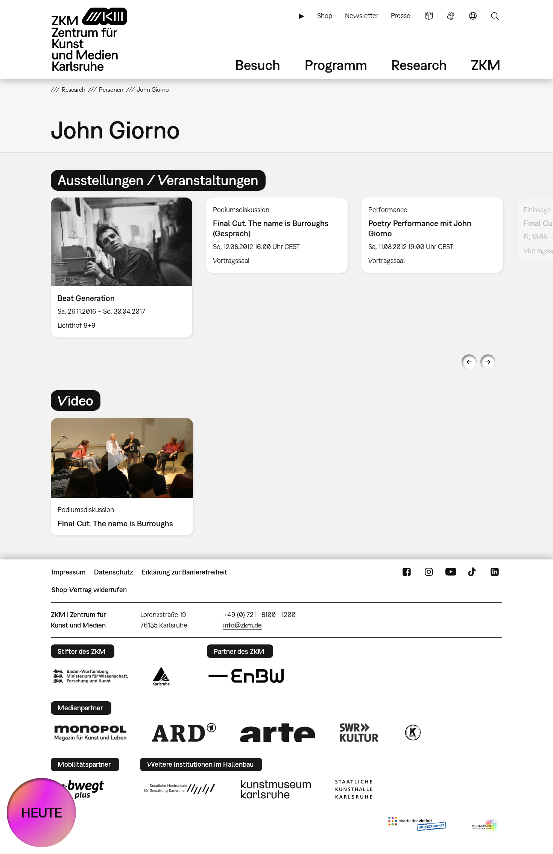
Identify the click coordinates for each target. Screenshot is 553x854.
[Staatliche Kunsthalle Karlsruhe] (353, 789)
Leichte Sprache (428, 16)
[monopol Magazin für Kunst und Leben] (90, 732)
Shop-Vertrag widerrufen (89, 590)
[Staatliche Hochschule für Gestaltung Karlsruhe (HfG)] (179, 789)
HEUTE (41, 812)
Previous (469, 361)
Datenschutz (113, 572)
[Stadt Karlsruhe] (161, 676)
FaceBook (406, 572)
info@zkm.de (242, 625)
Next (487, 361)
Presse (400, 16)
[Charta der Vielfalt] (417, 825)
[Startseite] (100, 39)
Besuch (257, 65)
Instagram (428, 572)
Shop (324, 16)
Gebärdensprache (450, 16)
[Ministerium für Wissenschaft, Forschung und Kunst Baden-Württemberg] (90, 676)
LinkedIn (494, 572)
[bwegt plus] (78, 789)
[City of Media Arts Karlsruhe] (486, 825)
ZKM (485, 65)
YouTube (450, 572)
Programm (336, 65)
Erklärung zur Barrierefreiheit (184, 572)
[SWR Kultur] (359, 732)
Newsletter (361, 16)
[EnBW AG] (246, 676)
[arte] (277, 732)
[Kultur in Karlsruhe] (412, 732)
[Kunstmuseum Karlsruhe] (276, 789)
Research (419, 65)
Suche (494, 16)
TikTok (472, 572)
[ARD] (184, 732)
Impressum (69, 572)
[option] (121, 267)
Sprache (472, 16)
